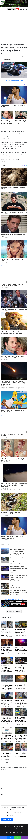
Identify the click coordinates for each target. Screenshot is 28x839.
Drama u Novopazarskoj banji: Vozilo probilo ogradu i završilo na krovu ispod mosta (18, 568)
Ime (2, 788)
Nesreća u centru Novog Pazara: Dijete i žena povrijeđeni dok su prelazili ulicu (18, 559)
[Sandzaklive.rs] (13, 9)
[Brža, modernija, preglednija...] (14, 603)
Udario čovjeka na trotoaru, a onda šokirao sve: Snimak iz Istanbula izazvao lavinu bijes (21, 703)
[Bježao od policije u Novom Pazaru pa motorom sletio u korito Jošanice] (5, 577)
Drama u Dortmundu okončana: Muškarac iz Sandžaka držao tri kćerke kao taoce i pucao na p (21, 720)
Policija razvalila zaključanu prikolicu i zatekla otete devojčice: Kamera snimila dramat (21, 650)
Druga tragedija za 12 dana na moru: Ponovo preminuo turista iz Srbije (20, 632)
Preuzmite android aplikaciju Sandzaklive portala (14, 599)
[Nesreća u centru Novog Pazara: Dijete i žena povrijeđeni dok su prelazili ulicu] (5, 560)
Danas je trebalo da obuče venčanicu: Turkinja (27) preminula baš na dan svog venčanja (7, 650)
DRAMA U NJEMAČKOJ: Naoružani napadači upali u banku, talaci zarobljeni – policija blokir (6, 754)
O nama (17, 828)
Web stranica (4, 801)
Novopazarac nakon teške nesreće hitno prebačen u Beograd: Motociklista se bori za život (18, 551)
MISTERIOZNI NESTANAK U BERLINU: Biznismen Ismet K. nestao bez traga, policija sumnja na (21, 754)
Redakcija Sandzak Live (7, 56)
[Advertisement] (14, 27)
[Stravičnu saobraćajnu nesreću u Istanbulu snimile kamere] (21, 678)
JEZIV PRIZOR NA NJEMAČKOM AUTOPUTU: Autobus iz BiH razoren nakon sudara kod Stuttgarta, (6, 668)
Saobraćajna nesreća (14, 611)
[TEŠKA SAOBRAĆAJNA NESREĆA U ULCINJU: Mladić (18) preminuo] (5, 592)
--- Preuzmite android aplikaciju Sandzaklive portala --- (14, 80)
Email (2, 794)
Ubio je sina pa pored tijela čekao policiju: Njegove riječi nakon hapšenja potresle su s (6, 719)
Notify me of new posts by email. (9, 815)
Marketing (23, 828)
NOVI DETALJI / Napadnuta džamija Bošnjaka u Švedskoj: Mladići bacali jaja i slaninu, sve (6, 632)
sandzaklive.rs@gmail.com (9, 828)
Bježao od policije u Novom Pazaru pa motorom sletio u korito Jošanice (18, 577)
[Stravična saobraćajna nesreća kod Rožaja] (5, 586)
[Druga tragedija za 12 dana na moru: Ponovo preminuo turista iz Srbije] (21, 624)
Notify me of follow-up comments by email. (12, 812)
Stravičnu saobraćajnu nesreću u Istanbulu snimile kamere (20, 685)
